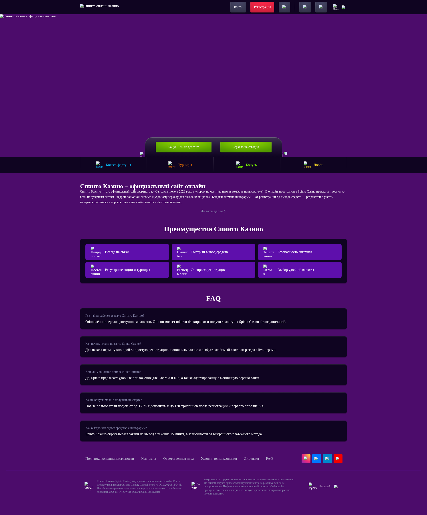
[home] (99, 7)
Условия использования (219, 458)
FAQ (269, 458)
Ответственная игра (178, 458)
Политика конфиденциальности (109, 458)
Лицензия (251, 458)
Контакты (148, 458)
